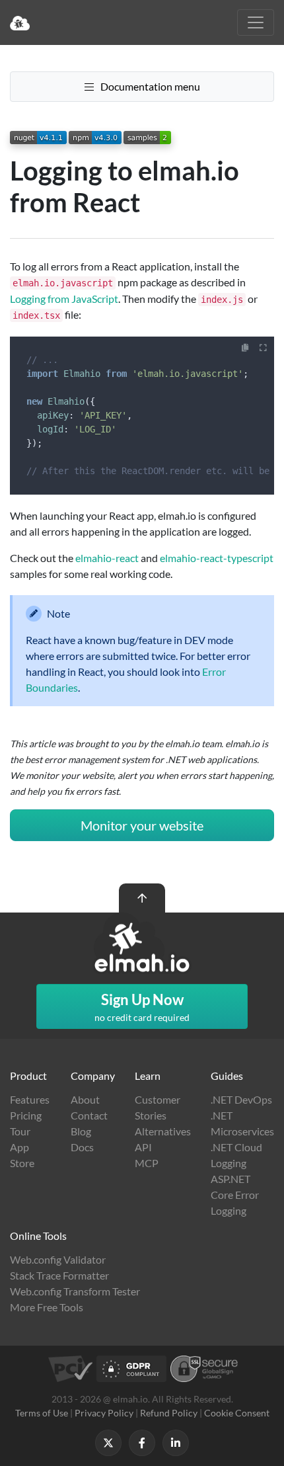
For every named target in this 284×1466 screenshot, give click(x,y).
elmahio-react (107, 557)
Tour (20, 1131)
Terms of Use (41, 1412)
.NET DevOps (241, 1099)
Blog (81, 1131)
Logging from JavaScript (64, 298)
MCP (147, 1163)
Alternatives (163, 1131)
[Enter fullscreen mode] (263, 347)
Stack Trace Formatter (59, 1275)
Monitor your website (142, 825)
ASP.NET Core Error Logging (235, 1194)
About (85, 1099)
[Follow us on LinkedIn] (175, 1443)
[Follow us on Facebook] (142, 1443)
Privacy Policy (104, 1412)
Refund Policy (168, 1412)
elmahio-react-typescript (216, 557)
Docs (82, 1147)
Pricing (26, 1115)
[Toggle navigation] (255, 22)
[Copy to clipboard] (245, 347)
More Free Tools (46, 1307)
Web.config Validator (58, 1259)
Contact (89, 1115)
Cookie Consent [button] (236, 1412)
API (143, 1147)
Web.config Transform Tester (75, 1291)
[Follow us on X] (108, 1443)
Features (30, 1099)
